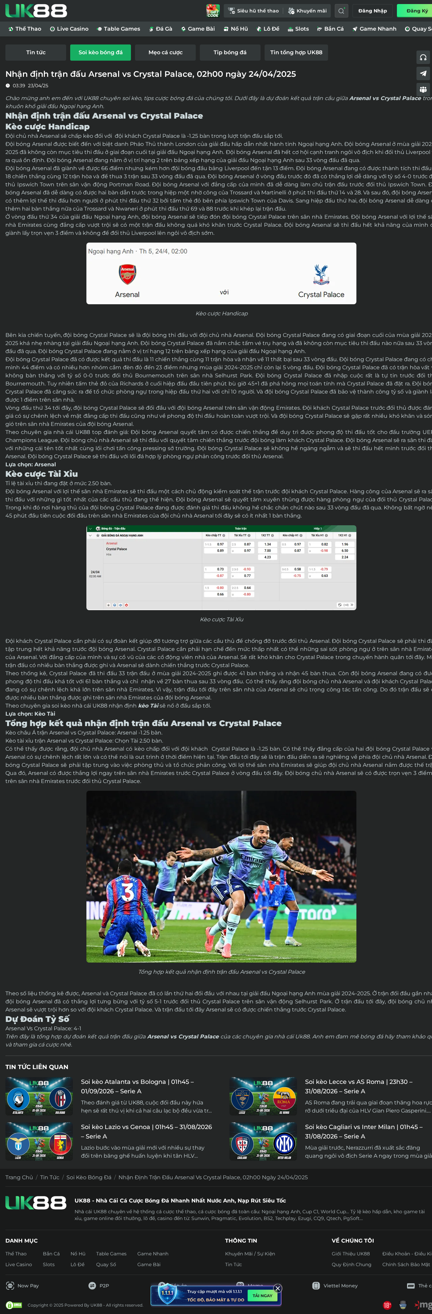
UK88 (82, 432)
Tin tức (49, 1177)
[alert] (216, 1294)
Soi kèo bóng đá (88, 1177)
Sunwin (200, 1218)
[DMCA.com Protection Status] (13, 1305)
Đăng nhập (372, 11)
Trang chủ (19, 1177)
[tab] (35, 52)
